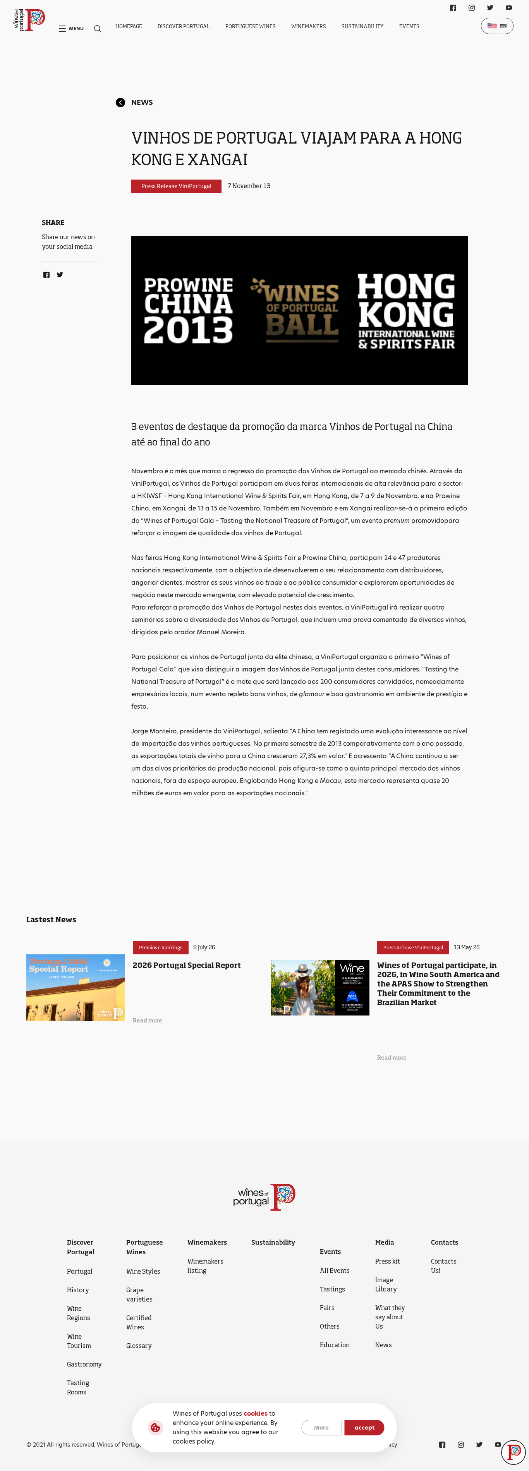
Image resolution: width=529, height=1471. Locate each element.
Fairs (327, 1308)
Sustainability (363, 26)
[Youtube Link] (509, 7)
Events (409, 26)
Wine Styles (143, 1271)
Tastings (332, 1289)
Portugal (80, 1271)
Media (384, 1242)
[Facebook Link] (45, 273)
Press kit (387, 1261)
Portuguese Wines (250, 26)
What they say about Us (390, 1317)
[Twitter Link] (58, 273)
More (321, 1428)
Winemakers (308, 26)
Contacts (444, 1242)
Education (335, 1345)
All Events (335, 1270)
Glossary (139, 1345)
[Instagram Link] (471, 7)
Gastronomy (84, 1364)
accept (364, 1428)
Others (330, 1326)
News (142, 102)
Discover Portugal (184, 26)
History (78, 1290)
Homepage (128, 26)
